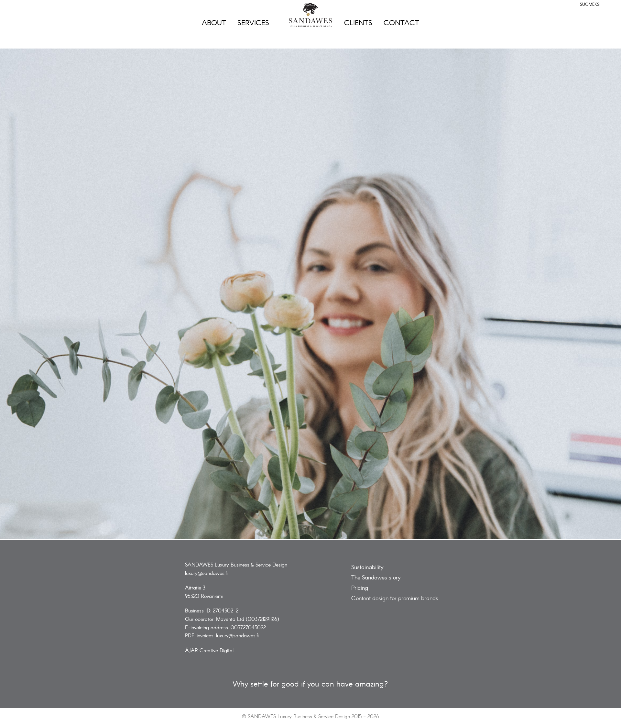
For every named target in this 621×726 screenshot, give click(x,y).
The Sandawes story (376, 578)
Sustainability (367, 568)
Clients (358, 23)
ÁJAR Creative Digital (209, 650)
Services (253, 23)
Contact (401, 23)
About (214, 23)
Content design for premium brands (394, 599)
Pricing (359, 588)
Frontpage (310, 15)
